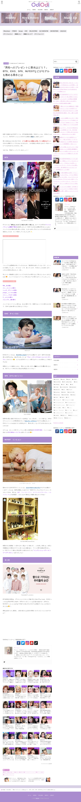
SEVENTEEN (66, 394)
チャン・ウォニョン (59, 410)
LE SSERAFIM (64, 387)
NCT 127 (70, 389)
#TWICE (14, 31)
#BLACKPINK (33, 31)
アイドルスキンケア (59, 402)
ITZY (63, 384)
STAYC (56, 397)
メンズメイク (70, 412)
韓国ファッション (73, 415)
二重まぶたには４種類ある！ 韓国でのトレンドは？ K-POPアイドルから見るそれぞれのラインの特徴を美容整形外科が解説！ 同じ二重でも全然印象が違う (65, 111)
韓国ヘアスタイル (59, 418)
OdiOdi (37, 798)
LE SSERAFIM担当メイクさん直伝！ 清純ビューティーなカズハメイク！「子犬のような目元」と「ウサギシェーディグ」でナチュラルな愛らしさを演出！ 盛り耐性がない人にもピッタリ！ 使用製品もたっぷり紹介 (65, 164)
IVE (72, 384)
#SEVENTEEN (54, 31)
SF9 (21, 772)
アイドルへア (58, 400)
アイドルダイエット (71, 402)
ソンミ (70, 407)
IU (68, 384)
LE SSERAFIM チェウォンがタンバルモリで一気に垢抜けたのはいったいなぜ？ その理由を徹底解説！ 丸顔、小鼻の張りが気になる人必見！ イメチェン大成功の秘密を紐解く (65, 99)
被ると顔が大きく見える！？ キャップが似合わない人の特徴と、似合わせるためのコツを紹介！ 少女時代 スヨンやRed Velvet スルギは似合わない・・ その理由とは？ (65, 87)
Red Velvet (57, 394)
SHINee (73, 394)
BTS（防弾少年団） (8, 772)
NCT (64, 389)
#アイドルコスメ (8, 34)
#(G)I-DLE (63, 31)
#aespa (21, 31)
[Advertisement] (31, 48)
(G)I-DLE (57, 379)
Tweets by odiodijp (58, 422)
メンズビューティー (8, 774)
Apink (69, 379)
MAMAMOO (73, 387)
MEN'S (56, 365)
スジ (65, 407)
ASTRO (75, 379)
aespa (63, 379)
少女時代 (57, 415)
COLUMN (40, 9)
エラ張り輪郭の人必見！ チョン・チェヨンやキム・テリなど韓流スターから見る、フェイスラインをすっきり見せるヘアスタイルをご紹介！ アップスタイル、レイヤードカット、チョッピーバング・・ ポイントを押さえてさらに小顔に (65, 178)
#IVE (26, 31)
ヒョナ (76, 410)
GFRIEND (57, 384)
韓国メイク (68, 418)
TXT (68, 397)
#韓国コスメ (18, 34)
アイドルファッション (30, 772)
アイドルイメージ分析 (69, 400)
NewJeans (57, 392)
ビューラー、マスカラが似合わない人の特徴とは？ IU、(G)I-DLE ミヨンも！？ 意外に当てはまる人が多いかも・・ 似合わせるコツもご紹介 (65, 131)
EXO (17, 772)
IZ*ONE (56, 387)
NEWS (34, 9)
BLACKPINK (58, 382)
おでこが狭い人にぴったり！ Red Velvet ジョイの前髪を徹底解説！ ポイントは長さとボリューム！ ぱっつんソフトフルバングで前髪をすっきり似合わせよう (65, 151)
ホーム (28, 9)
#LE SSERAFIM (43, 31)
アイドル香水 (40, 772)
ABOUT (52, 9)
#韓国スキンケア (27, 34)
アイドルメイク (71, 405)
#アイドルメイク (39, 34)
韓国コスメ (64, 415)
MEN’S (46, 9)
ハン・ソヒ (69, 410)
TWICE (62, 397)
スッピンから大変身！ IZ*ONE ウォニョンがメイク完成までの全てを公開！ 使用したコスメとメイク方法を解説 (65, 190)
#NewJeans (6, 31)
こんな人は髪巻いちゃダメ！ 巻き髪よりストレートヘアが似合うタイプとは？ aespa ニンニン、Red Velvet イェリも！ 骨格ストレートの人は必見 (65, 121)
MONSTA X (57, 389)
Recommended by (44, 763)
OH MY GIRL (72, 392)
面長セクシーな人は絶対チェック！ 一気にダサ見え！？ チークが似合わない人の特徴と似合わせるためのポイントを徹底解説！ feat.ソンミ (65, 141)
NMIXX (64, 392)
